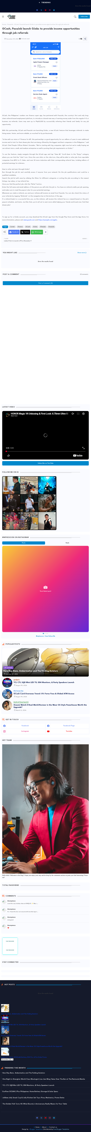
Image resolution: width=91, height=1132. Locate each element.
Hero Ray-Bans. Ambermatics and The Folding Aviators (19, 1014)
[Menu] (3, 16)
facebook (25, 726)
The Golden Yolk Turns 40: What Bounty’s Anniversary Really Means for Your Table (34, 1104)
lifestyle (43, 226)
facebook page (69, 726)
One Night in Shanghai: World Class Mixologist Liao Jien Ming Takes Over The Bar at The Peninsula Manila (43, 1079)
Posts (23, 543)
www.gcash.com (29, 220)
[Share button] (46, 232)
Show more (81, 252)
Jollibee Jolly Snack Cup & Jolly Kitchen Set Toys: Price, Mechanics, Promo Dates (33, 1098)
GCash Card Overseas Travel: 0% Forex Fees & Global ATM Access (44, 694)
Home (4, 24)
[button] (75, 16)
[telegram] (53, 10)
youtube (69, 731)
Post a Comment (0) (46, 283)
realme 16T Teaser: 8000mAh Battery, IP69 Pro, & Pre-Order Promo (24, 1057)
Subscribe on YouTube (45, 463)
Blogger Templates (36, 1129)
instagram (25, 731)
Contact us (53, 1127)
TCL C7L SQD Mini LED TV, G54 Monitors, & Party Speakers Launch (44, 682)
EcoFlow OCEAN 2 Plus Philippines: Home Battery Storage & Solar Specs (30, 1091)
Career (12, 226)
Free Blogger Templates (61, 1129)
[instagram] (49, 10)
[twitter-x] (41, 10)
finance (20, 226)
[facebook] (37, 10)
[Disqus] (45, 315)
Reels (67, 543)
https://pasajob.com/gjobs (47, 220)
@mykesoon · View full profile (45, 636)
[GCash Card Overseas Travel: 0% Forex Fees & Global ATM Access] (7, 694)
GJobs (35, 226)
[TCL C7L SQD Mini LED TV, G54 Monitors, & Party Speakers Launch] (7, 683)
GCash (28, 226)
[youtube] (45, 10)
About (44, 1127)
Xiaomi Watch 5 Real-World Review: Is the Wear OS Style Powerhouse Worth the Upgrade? (50, 706)
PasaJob (10, 24)
